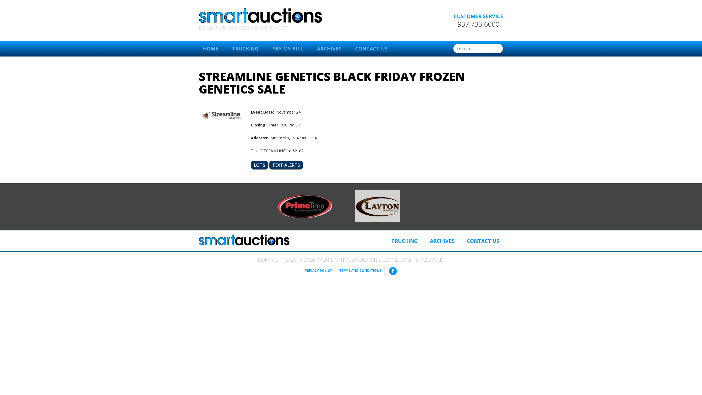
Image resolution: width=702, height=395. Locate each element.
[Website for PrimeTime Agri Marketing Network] (305, 206)
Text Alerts (286, 165)
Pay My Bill (287, 48)
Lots (259, 165)
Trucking (245, 48)
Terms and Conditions (360, 270)
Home (210, 48)
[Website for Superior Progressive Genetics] (377, 206)
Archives (329, 48)
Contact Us (371, 48)
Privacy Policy (318, 270)
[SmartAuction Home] (244, 240)
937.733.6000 (478, 24)
